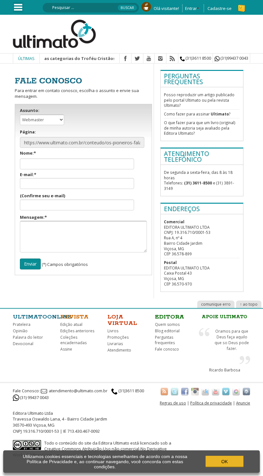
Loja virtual (122, 320)
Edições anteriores (77, 331)
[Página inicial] (54, 33)
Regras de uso (173, 402)
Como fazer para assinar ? (197, 113)
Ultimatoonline (42, 316)
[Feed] (172, 58)
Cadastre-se (220, 8)
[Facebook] (125, 58)
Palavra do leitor (28, 337)
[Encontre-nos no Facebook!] (185, 391)
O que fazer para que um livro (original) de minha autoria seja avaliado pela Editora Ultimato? (199, 128)
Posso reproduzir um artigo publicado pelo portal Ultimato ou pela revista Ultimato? (199, 100)
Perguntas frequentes (165, 340)
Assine (66, 349)
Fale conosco (167, 349)
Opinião (20, 331)
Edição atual (71, 324)
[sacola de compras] (242, 5)
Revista (74, 316)
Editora (169, 316)
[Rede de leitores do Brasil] (205, 391)
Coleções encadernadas (73, 340)
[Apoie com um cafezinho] (146, 6)
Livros (112, 331)
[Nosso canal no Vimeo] (226, 391)
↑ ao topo (249, 304)
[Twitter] (137, 58)
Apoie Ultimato (224, 317)
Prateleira (21, 324)
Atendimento (119, 350)
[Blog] (246, 391)
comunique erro (216, 304)
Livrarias (115, 343)
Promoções (118, 337)
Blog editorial (167, 331)
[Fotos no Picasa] (236, 391)
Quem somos (167, 324)
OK (224, 461)
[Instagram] (160, 58)
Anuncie (243, 402)
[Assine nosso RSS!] (164, 391)
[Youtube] (148, 58)
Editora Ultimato (113, 443)
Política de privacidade (211, 402)
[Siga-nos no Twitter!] (174, 391)
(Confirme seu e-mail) (42, 196)
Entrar (191, 8)
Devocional (23, 343)
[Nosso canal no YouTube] (215, 391)
